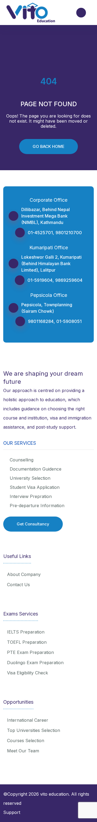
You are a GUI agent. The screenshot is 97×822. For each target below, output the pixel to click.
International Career (27, 720)
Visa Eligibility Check (27, 672)
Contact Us (18, 584)
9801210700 (69, 232)
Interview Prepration (31, 496)
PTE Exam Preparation (30, 652)
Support (11, 812)
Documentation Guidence (35, 469)
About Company (24, 574)
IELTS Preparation (25, 632)
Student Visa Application (35, 487)
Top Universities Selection (33, 730)
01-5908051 (69, 321)
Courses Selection (25, 740)
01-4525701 (40, 232)
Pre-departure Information (37, 505)
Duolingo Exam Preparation (35, 662)
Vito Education (54, 794)
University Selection (30, 478)
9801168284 (41, 321)
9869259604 (68, 280)
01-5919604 (40, 280)
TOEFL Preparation (27, 642)
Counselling (21, 459)
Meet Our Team (23, 750)
